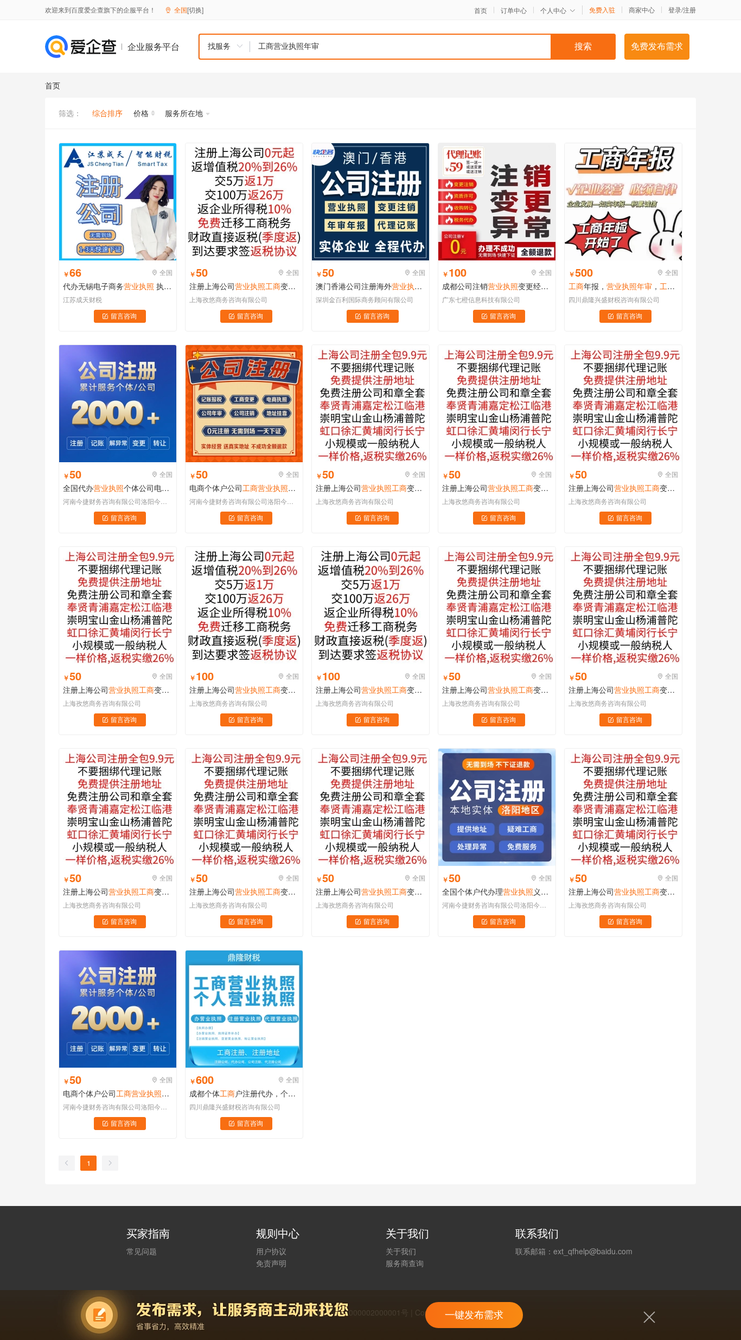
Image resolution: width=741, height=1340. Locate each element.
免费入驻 (602, 10)
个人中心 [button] (553, 10)
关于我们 (401, 1251)
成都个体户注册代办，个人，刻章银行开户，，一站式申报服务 (244, 1093)
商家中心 (642, 10)
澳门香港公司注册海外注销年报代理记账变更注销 (370, 285)
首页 (480, 10)
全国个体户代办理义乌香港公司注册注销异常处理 (497, 891)
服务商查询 (405, 1263)
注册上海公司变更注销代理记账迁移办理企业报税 (370, 891)
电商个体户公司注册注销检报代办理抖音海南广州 (244, 487)
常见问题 (141, 1251)
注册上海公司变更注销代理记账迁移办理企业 (244, 285)
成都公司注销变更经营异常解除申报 (497, 285)
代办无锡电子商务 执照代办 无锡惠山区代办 (118, 285)
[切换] (195, 9)
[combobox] (407, 47)
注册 (689, 9)
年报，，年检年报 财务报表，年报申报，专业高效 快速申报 (623, 285)
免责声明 (271, 1263)
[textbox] (433, 47)
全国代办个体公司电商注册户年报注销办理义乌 (118, 487)
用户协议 (271, 1251)
